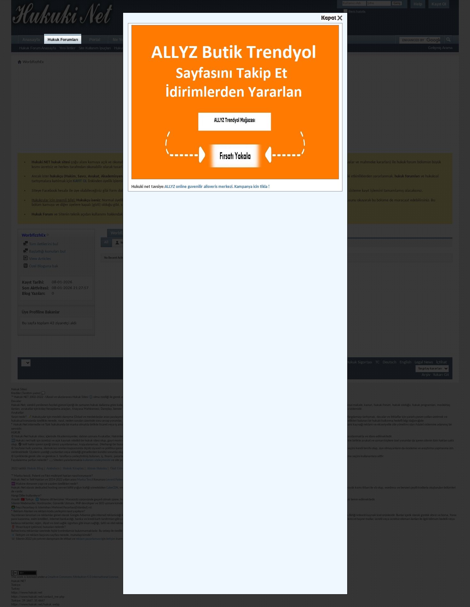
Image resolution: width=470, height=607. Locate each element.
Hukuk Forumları (63, 39)
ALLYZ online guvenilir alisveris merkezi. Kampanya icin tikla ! (217, 187)
